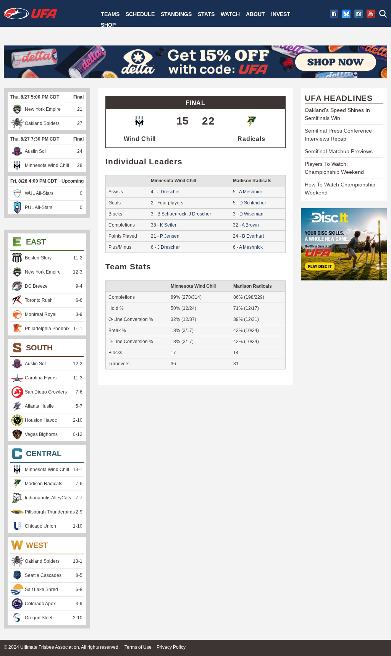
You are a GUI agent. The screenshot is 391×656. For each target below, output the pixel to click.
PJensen (169, 236)
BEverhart (253, 236)
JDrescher (168, 191)
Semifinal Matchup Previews (339, 151)
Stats (206, 14)
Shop (108, 25)
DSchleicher (252, 203)
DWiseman (251, 214)
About (255, 14)
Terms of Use (138, 647)
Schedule (140, 14)
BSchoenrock (171, 214)
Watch (230, 14)
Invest (280, 14)
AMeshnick (251, 191)
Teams (110, 14)
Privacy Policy (171, 647)
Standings (176, 14)
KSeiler (168, 225)
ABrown (250, 225)
